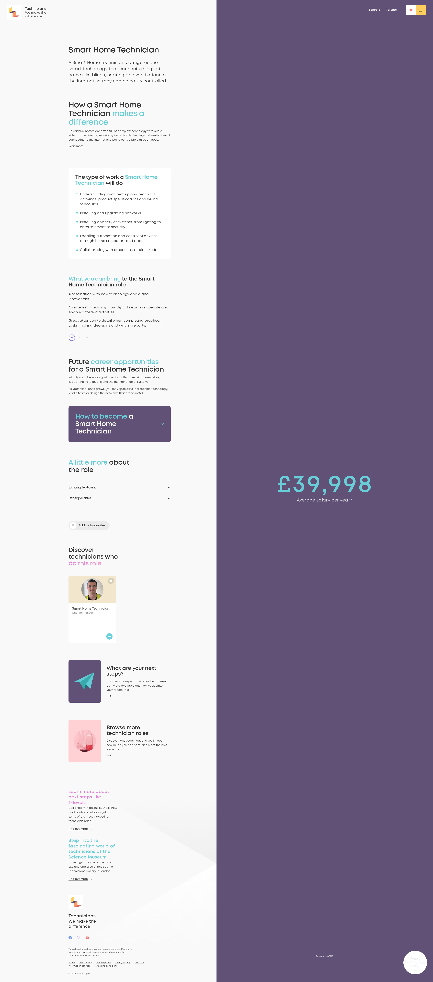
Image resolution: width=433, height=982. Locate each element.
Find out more (78, 829)
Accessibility (85, 963)
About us (139, 963)
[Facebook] (70, 939)
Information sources (79, 966)
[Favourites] (411, 10)
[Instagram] (78, 939)
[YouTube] (87, 939)
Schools (374, 10)
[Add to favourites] (111, 581)
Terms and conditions (105, 966)
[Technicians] (14, 12)
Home (72, 963)
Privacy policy (103, 963)
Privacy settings (123, 963)
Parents (391, 10)
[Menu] (421, 10)
